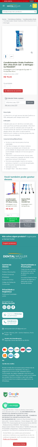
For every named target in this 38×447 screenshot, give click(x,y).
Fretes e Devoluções (8, 272)
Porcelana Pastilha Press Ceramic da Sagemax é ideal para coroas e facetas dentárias (29, 280)
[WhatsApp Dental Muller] (4, 307)
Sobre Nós (5, 269)
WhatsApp (5, 277)
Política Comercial (8, 274)
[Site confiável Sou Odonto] (11, 405)
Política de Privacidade (10, 439)
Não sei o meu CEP (11, 105)
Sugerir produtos (9, 243)
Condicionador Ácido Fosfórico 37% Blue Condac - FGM (12, 200)
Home (4, 19)
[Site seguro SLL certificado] (11, 395)
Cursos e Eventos (7, 280)
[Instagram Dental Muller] (9, 307)
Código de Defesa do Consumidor (8, 283)
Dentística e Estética (14, 19)
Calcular (30, 102)
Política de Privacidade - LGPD (9, 295)
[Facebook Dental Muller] (13, 307)
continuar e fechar (19, 444)
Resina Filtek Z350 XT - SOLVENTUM (25, 200)
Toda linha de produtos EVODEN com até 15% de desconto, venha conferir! (28, 272)
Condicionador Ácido (29, 19)
